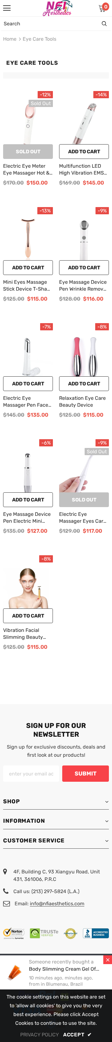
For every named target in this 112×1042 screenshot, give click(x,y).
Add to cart (84, 152)
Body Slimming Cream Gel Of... (64, 969)
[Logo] (57, 8)
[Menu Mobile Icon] (7, 8)
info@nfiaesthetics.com (57, 904)
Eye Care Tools (39, 39)
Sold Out (28, 152)
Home (9, 39)
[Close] (107, 959)
